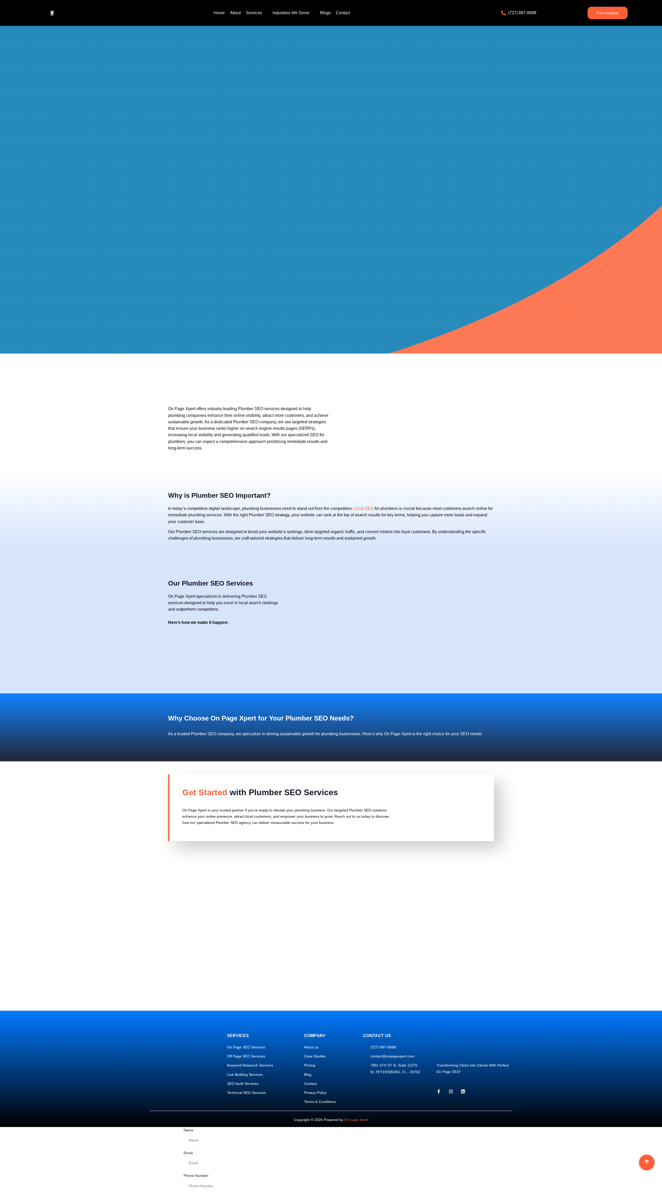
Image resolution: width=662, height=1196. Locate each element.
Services (254, 13)
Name (188, 1130)
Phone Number (196, 1176)
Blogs (325, 13)
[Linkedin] (463, 1091)
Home (219, 13)
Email (188, 1153)
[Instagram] (451, 1091)
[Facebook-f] (439, 1091)
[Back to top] (646, 1162)
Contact (343, 13)
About (235, 13)
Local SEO (364, 508)
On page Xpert (356, 1120)
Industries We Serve (291, 13)
